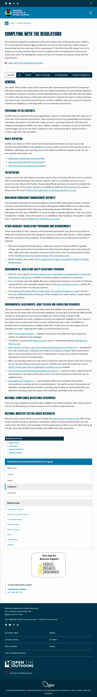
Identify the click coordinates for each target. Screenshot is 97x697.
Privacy (79, 690)
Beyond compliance (81, 75)
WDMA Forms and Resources (43, 219)
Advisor (10, 481)
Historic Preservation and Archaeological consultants (35, 367)
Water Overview (13, 525)
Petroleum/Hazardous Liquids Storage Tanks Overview (42, 256)
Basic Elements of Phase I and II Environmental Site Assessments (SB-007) (42, 347)
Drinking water (61, 75)
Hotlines (52, 633)
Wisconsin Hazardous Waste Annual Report (27, 166)
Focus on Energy (66, 284)
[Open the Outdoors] (19, 664)
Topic (13, 23)
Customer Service (11, 640)
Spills (9, 535)
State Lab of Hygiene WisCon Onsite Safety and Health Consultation (46, 291)
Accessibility (65, 690)
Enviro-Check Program (24, 334)
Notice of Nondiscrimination (15, 653)
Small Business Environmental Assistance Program (30, 462)
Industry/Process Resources (18, 514)
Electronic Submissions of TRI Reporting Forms (52, 190)
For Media (53, 640)
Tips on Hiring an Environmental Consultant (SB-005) (33, 371)
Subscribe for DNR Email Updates (21, 673)
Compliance (11, 487)
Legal (73, 690)
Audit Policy (36, 341)
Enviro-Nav (13, 446)
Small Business (24, 23)
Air (20, 75)
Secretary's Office (11, 633)
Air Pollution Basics (14, 520)
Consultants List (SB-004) (21, 381)
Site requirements (51, 690)
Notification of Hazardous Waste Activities (26, 158)
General (10, 75)
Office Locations (11, 646)
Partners (10, 545)
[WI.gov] (48, 684)
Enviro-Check (14, 443)
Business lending (15, 453)
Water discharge (43, 75)
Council (10, 474)
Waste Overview (13, 530)
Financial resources (16, 449)
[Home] (17, 12)
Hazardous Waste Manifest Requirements (26, 162)
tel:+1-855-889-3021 (15, 592)
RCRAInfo (42, 147)
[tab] (10, 75)
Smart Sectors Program (65, 419)
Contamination (12, 540)
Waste (28, 75)
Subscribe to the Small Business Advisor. (26, 63)
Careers (52, 646)
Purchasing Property (15, 509)
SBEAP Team (12, 468)
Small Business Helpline (17, 589)
